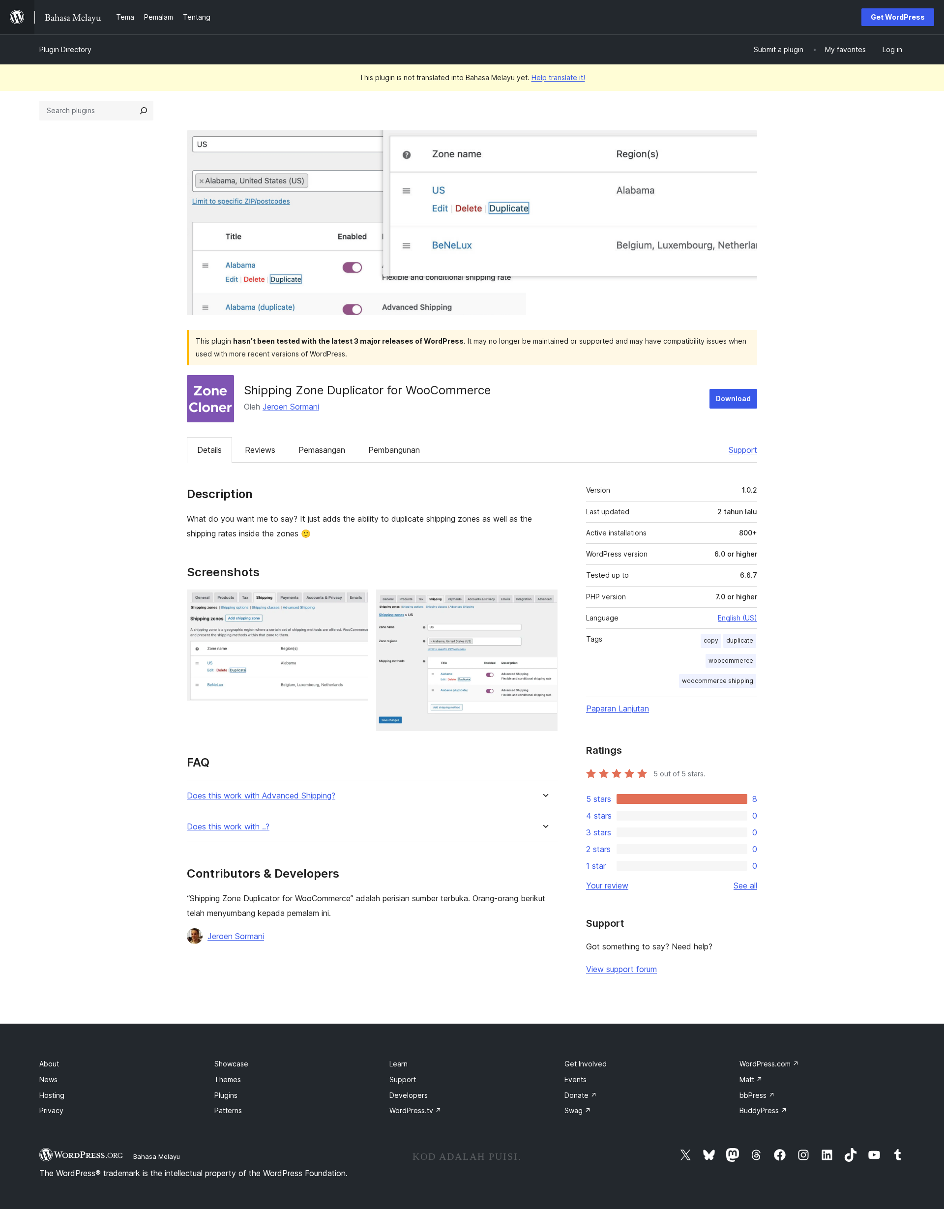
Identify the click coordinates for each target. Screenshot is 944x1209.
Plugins (225, 1095)
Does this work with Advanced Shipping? (261, 795)
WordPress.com (769, 1064)
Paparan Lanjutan (617, 708)
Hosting (51, 1095)
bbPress (757, 1095)
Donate (580, 1095)
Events (575, 1079)
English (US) (737, 618)
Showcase (231, 1064)
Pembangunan (394, 450)
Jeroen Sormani (291, 407)
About (49, 1064)
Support (743, 450)
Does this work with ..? (228, 826)
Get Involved (585, 1064)
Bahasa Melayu (156, 1156)
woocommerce (730, 660)
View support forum (621, 969)
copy (711, 640)
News (48, 1079)
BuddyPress (763, 1110)
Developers (408, 1095)
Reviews (260, 450)
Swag (577, 1110)
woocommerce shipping (717, 680)
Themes (227, 1079)
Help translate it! (558, 77)
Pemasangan (321, 450)
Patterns (228, 1110)
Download (733, 398)
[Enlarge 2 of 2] (544, 603)
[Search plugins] (143, 110)
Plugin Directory (65, 49)
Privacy (51, 1110)
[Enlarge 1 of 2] (355, 603)
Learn (398, 1064)
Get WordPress (898, 17)
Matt (751, 1079)
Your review (607, 885)
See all (745, 885)
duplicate (739, 640)
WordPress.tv (415, 1110)
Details (209, 450)
